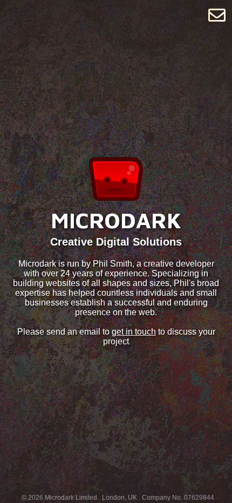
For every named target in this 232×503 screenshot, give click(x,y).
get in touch (134, 331)
